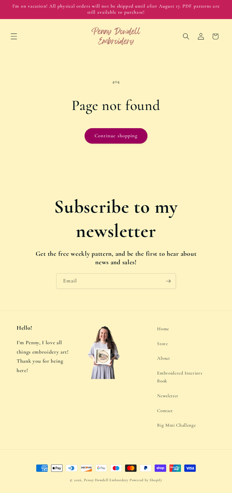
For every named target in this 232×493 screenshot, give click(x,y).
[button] (14, 36)
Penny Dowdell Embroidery (106, 480)
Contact (165, 410)
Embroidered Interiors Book (179, 377)
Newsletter (168, 395)
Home (163, 328)
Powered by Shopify (146, 480)
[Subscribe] (168, 281)
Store (162, 343)
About (163, 358)
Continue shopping (116, 136)
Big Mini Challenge (176, 425)
